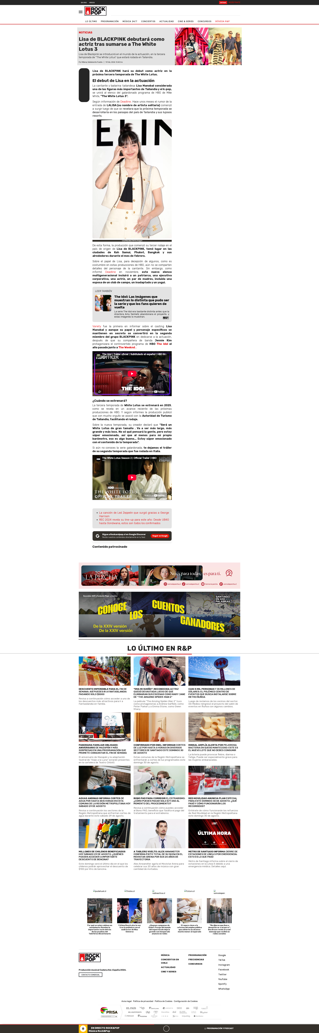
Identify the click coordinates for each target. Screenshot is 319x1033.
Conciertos (148, 21)
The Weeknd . (127, 347)
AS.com (187, 1008)
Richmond (129, 1019)
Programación (110, 21)
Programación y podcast (220, 1028)
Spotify (222, 983)
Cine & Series (186, 21)
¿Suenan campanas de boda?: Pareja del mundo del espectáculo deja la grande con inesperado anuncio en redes (160, 929)
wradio (155, 1012)
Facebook (223, 969)
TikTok (221, 960)
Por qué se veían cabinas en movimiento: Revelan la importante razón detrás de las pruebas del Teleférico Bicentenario (99, 929)
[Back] (154, 1029)
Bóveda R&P (222, 21)
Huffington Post (134, 1012)
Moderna (141, 1019)
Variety (96, 326)
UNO (148, 1012)
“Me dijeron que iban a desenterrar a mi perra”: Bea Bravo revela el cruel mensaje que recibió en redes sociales (219, 929)
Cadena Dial (196, 1012)
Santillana (154, 1008)
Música (165, 955)
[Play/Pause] (166, 1029)
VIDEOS (92, 2)
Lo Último (91, 21)
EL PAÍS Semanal (181, 1012)
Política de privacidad (143, 1001)
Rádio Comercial (208, 1019)
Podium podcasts (129, 1015)
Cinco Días (164, 1012)
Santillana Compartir (168, 1008)
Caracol (204, 1008)
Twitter (222, 974)
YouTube (222, 979)
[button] (77, 1024)
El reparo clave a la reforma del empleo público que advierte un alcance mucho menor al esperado (189, 928)
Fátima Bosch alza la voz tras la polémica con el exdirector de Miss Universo (130, 928)
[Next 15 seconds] (172, 1029)
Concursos (204, 21)
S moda (174, 1019)
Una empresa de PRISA (109, 1010)
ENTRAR (223, 2)
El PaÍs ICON (164, 1019)
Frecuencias (196, 959)
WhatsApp (224, 988)
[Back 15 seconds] (160, 1029)
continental (174, 1012)
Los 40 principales (143, 1008)
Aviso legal (126, 1001)
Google (222, 955)
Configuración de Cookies (186, 1001)
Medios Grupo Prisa (109, 1016)
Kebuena (205, 1012)
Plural (153, 1019)
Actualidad (167, 21)
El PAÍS (131, 1008)
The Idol (162, 343)
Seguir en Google (160, 536)
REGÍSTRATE (234, 2)
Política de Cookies (163, 1001)
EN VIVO (84, 2)
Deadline (109, 271)
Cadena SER (179, 1008)
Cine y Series (168, 971)
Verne (188, 1012)
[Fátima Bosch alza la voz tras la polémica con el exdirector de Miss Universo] (129, 910)
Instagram (224, 964)
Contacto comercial (90, 975)
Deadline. (126, 101)
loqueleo (185, 1019)
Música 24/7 (130, 21)
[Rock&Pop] (95, 11)
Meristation (197, 1019)
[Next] (178, 1029)
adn (195, 1008)
